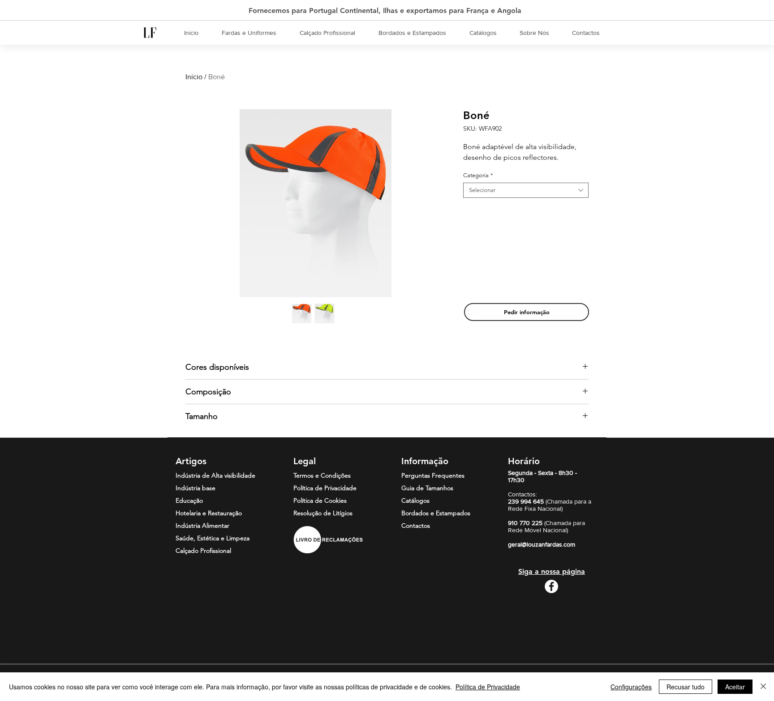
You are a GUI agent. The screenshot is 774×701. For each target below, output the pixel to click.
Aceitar (735, 686)
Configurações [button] (631, 686)
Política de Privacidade (488, 686)
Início (193, 77)
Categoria (478, 175)
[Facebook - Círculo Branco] (551, 586)
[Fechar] (763, 687)
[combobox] (526, 190)
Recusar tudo (685, 686)
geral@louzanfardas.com (541, 544)
